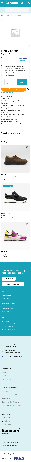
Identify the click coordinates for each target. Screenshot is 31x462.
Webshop (10, 15)
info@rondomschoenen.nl (13, 284)
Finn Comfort (9, 92)
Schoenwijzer (6, 306)
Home (3, 15)
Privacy (22, 442)
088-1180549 (9, 278)
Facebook (7, 417)
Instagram (7, 425)
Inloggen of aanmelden (9, 324)
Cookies (15, 442)
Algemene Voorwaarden (9, 445)
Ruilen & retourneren (8, 303)
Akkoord (21, 82)
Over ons (5, 391)
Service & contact (7, 326)
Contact (4, 409)
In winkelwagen (13, 89)
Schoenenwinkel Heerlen (11, 402)
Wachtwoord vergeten (9, 329)
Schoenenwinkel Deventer (11, 405)
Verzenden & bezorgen (9, 301)
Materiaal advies (7, 311)
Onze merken (7, 383)
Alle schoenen (7, 379)
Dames (4, 372)
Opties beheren (9, 82)
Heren (4, 376)
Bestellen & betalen (8, 298)
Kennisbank (6, 398)
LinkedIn (7, 421)
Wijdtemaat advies (7, 308)
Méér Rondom (6, 442)
